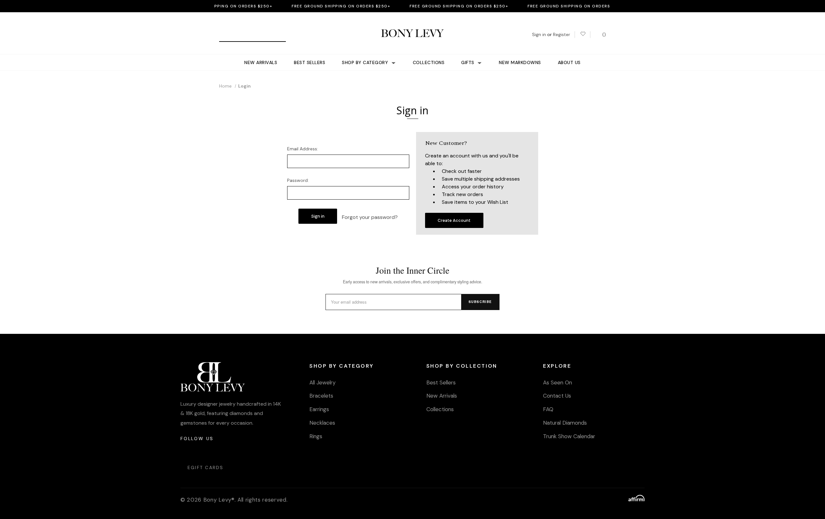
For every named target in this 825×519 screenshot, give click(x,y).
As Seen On (557, 382)
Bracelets (321, 395)
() (603, 34)
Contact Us (557, 395)
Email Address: (302, 149)
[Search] (226, 34)
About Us (569, 62)
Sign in (539, 34)
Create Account (454, 220)
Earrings (319, 409)
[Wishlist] (582, 34)
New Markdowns (520, 62)
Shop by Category (366, 62)
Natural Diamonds (565, 422)
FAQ (548, 409)
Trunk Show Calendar (569, 436)
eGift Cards (206, 467)
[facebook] (201, 451)
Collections (429, 62)
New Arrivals (260, 62)
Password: (298, 180)
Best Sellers (309, 62)
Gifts (468, 62)
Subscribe (480, 301)
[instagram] (185, 451)
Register (561, 34)
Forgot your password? (370, 217)
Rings (315, 436)
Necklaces (322, 422)
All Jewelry (322, 382)
